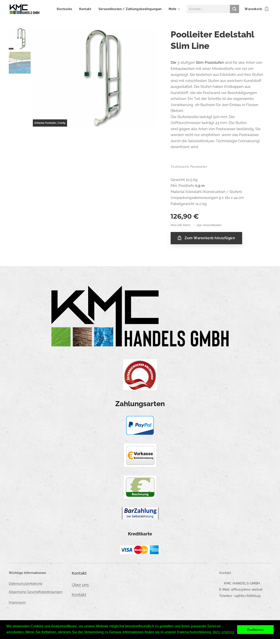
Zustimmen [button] (255, 629)
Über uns (80, 584)
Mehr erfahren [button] (223, 632)
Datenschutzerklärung (25, 584)
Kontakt (79, 594)
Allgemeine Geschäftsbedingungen (36, 592)
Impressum (17, 602)
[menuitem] (66, 9)
